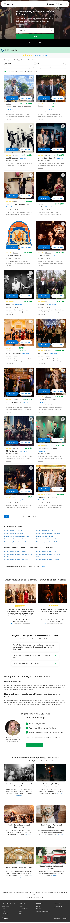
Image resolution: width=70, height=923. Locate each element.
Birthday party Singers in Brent (13, 533)
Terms (4, 909)
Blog (20, 914)
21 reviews (16, 155)
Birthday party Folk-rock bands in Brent (16, 542)
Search (51, 4)
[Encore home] (10, 4)
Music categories (24, 909)
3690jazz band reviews (40, 55)
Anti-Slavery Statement (43, 911)
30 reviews (16, 497)
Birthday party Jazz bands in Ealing (46, 551)
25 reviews (48, 253)
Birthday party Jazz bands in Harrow (15, 551)
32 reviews (48, 446)
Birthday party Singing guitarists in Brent (16, 536)
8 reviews (15, 448)
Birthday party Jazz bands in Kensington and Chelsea (49, 555)
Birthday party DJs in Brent (44, 536)
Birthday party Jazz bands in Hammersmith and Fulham (18, 555)
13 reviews (48, 302)
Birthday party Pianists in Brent (13, 530)
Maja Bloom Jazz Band (22, 620)
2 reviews (8, 104)
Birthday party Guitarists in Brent (46, 530)
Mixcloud (64, 918)
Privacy (4, 911)
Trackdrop (57, 918)
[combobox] (19, 63)
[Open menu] (4, 4)
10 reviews (8, 350)
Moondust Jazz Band (53, 620)
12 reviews (16, 399)
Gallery (21, 911)
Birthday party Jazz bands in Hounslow (16, 559)
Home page (7, 60)
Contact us (5, 914)
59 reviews (40, 106)
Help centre (5, 906)
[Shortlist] (56, 4)
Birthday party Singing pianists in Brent (48, 533)
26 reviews (16, 302)
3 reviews (47, 155)
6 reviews (15, 201)
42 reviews (48, 350)
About (38, 906)
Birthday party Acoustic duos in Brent (47, 542)
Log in (61, 4)
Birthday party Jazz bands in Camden (47, 559)
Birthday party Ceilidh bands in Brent (47, 539)
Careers (38, 909)
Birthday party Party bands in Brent (15, 539)
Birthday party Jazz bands (21, 60)
